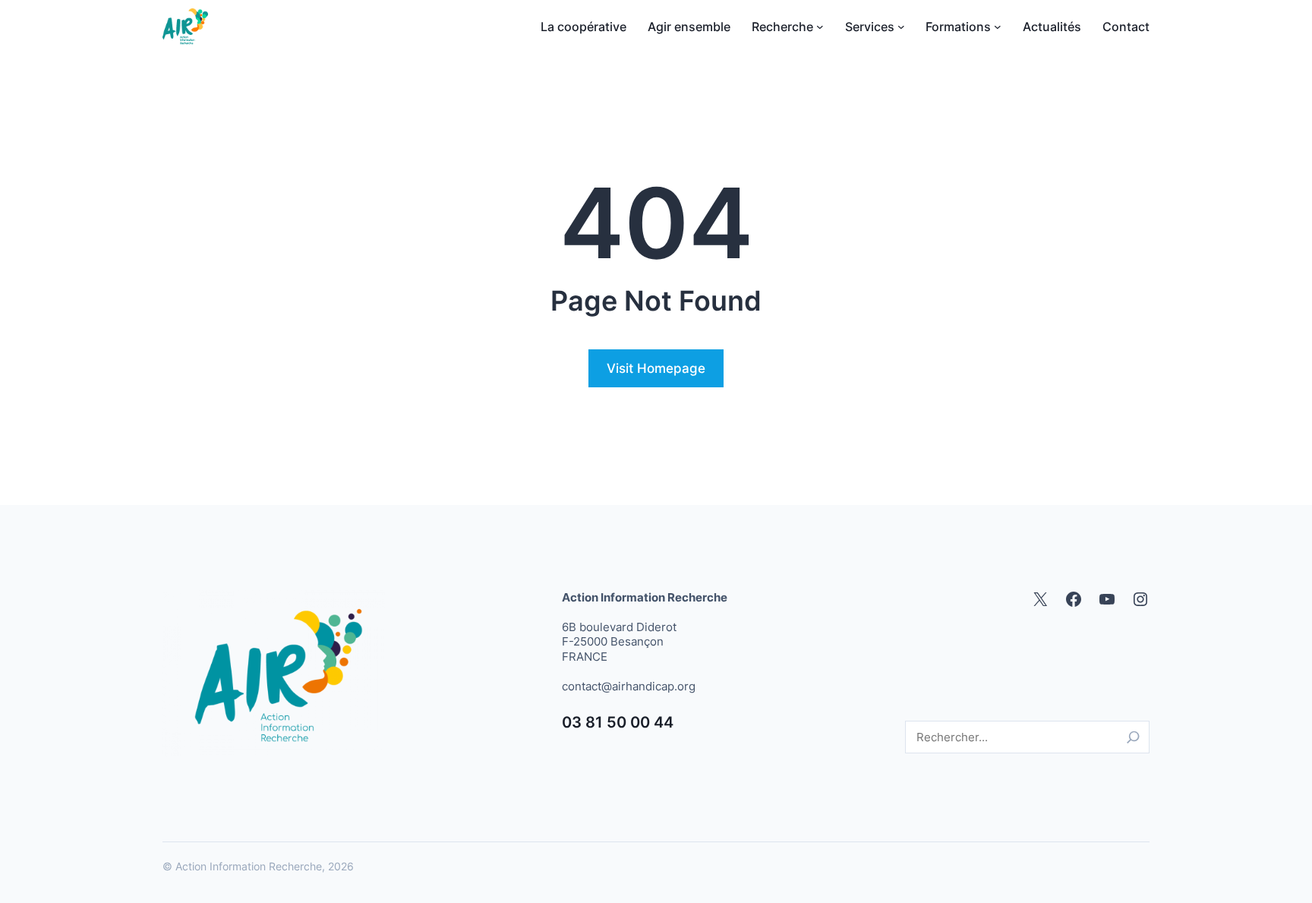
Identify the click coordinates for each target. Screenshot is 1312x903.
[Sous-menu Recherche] (820, 26)
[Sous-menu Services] (901, 26)
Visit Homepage (656, 368)
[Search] (1133, 737)
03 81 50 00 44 (617, 722)
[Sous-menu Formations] (997, 26)
